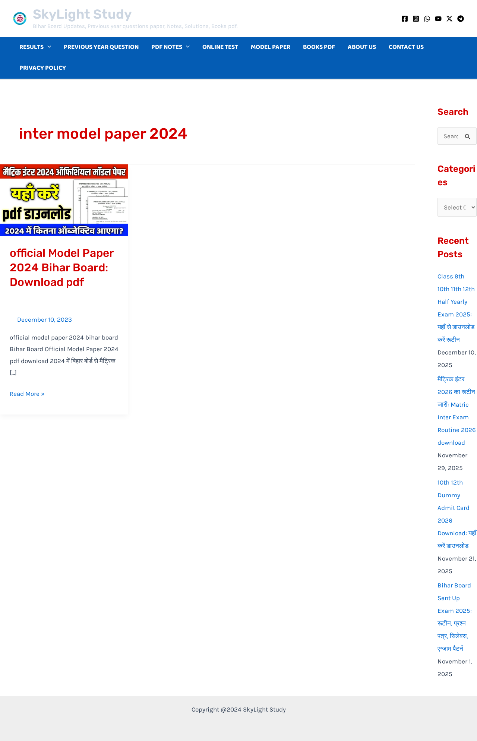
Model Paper (270, 47)
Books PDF (319, 47)
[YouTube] (438, 18)
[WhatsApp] (427, 18)
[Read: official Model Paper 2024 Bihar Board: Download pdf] (64, 199)
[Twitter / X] (449, 18)
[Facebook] (404, 18)
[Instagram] (416, 18)
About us (362, 47)
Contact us (406, 47)
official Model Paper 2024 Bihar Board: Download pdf (62, 267)
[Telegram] (460, 18)
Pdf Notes (166, 47)
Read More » (27, 392)
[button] (47, 47)
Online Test (220, 47)
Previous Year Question (101, 47)
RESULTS (31, 47)
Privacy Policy (42, 68)
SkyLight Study (82, 14)
